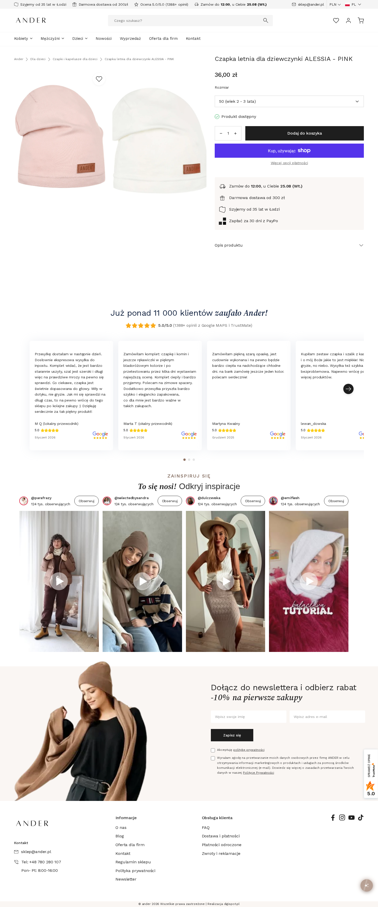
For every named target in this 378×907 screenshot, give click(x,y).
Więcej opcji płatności (289, 163)
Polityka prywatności (135, 870)
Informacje (126, 817)
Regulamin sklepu (133, 861)
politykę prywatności (249, 750)
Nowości (104, 38)
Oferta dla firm (163, 38)
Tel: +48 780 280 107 (41, 861)
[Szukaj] (266, 20)
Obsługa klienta (217, 817)
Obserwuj (86, 501)
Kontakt (193, 38)
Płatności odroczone (221, 844)
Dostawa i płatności (221, 836)
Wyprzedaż (130, 38)
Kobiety (21, 38)
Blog (119, 836)
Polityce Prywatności (258, 772)
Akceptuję (240, 750)
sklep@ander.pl (311, 4)
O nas (120, 827)
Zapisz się (232, 735)
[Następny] (348, 389)
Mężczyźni (50, 38)
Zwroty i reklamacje (221, 853)
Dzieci (77, 38)
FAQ (206, 827)
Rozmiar (222, 87)
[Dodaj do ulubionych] (99, 79)
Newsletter (125, 879)
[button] (353, 4)
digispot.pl (232, 904)
